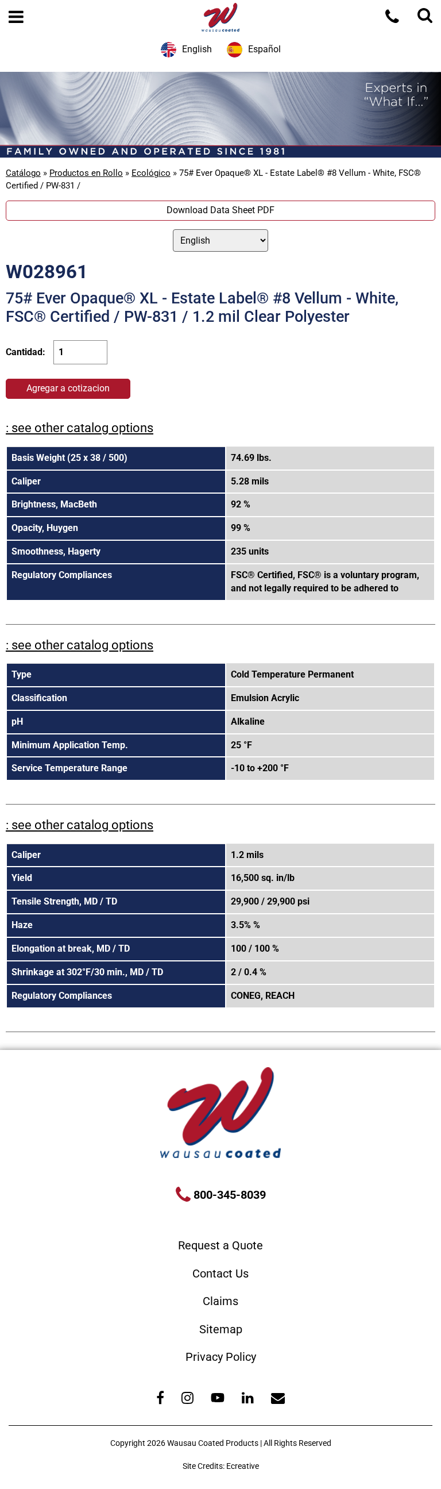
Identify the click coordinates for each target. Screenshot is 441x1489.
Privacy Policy (220, 1357)
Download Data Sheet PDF (220, 210)
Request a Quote (220, 1245)
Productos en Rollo (86, 173)
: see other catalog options (79, 428)
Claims (220, 1301)
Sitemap (220, 1329)
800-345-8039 (228, 1195)
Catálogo (23, 173)
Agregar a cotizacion (68, 388)
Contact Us (220, 1273)
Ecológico (151, 173)
